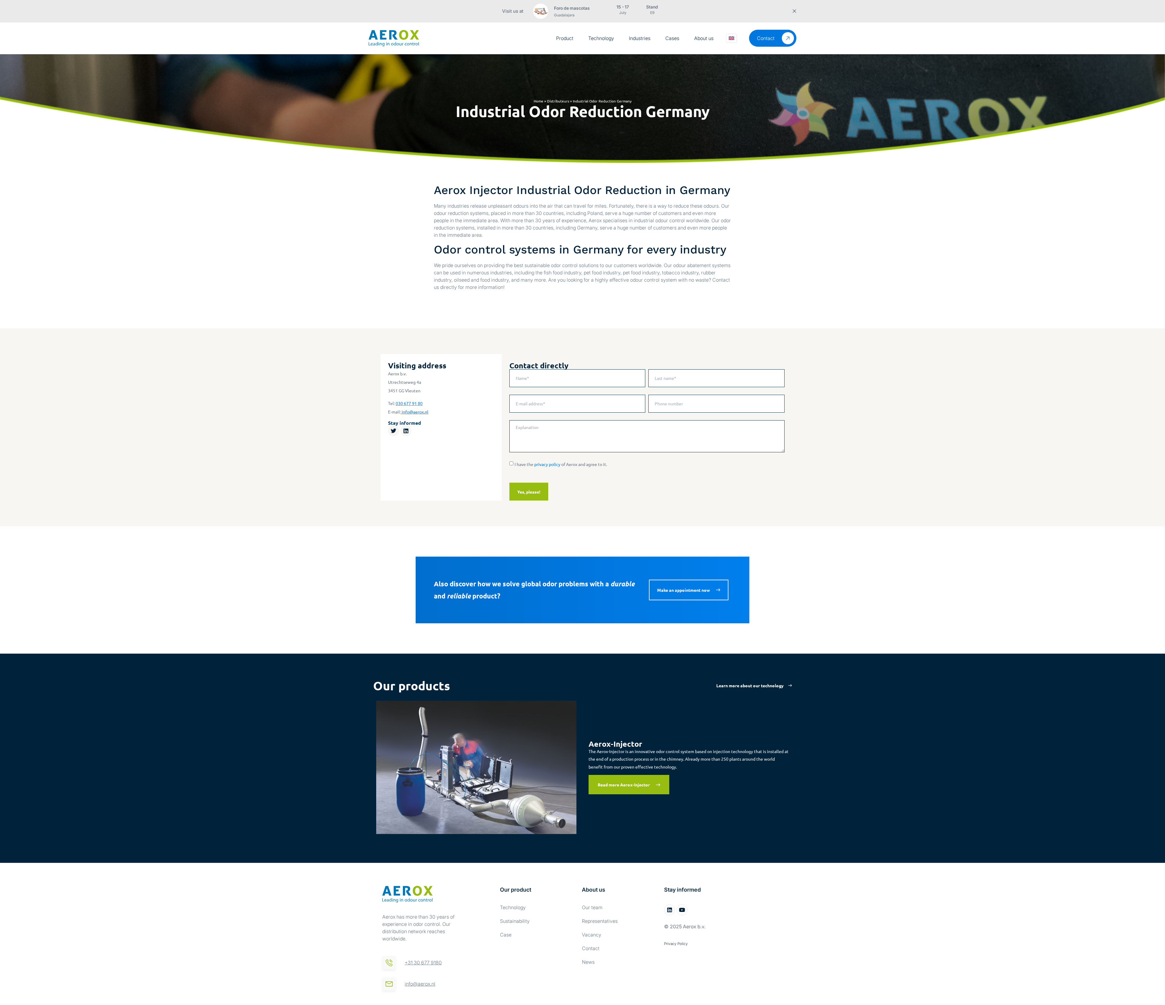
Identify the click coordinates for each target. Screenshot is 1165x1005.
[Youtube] (682, 909)
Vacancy (591, 935)
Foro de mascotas (572, 8)
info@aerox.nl (415, 411)
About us (704, 38)
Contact (590, 948)
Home (538, 101)
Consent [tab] (491, 460)
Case (506, 935)
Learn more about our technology (750, 685)
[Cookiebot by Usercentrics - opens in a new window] (685, 440)
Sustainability (515, 921)
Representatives (600, 921)
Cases (672, 38)
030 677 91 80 (409, 403)
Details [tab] (582, 460)
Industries (639, 38)
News (588, 962)
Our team (592, 907)
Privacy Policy (676, 943)
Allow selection (582, 560)
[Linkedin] (405, 430)
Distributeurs (558, 101)
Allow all (670, 560)
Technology (601, 38)
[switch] (548, 535)
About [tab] (673, 460)
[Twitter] (393, 430)
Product (564, 38)
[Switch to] (731, 38)
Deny (495, 560)
